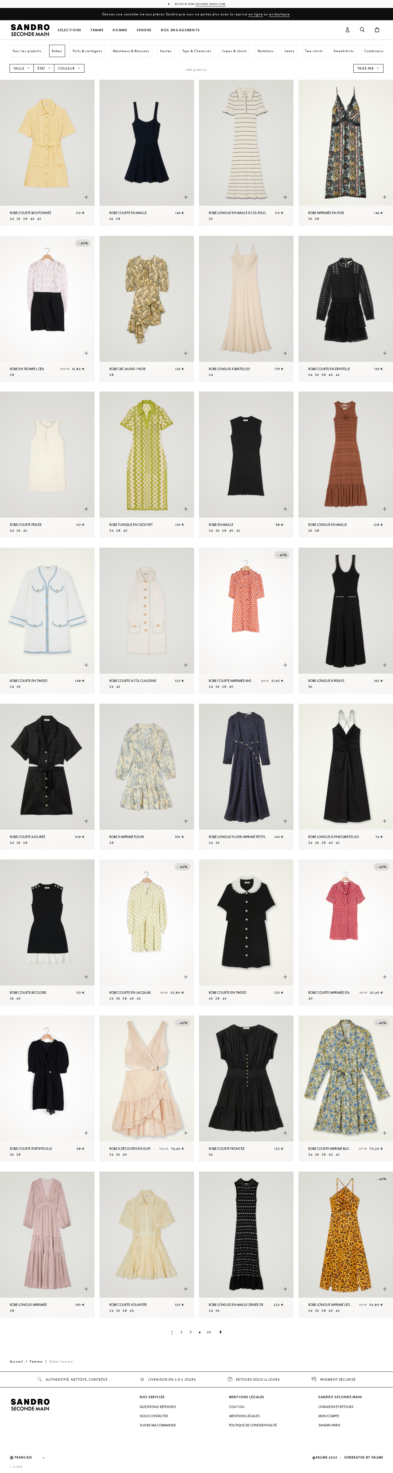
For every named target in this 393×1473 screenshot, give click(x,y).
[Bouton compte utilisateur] (347, 30)
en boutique (279, 14)
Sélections (70, 30)
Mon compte (328, 1416)
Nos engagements (180, 30)
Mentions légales (244, 1416)
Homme (120, 30)
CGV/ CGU (237, 1407)
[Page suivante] (220, 1332)
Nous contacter (154, 1416)
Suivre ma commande (158, 1425)
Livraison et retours (335, 1407)
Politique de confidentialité (253, 1425)
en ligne (255, 14)
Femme (97, 30)
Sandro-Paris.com (211, 4)
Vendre (144, 30)
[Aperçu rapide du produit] (86, 197)
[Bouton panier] (377, 30)
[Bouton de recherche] (362, 30)
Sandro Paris (329, 1425)
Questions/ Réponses (158, 1407)
